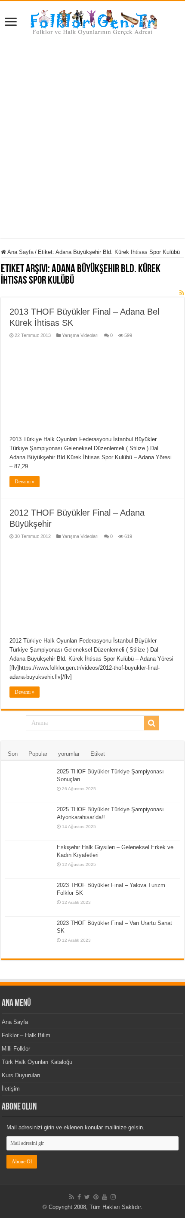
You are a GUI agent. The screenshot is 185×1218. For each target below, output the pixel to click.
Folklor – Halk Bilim (26, 1035)
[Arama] (151, 723)
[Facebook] (79, 1197)
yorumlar (69, 754)
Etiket (97, 754)
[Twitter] (87, 1197)
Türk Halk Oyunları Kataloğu (37, 1062)
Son (13, 754)
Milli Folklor (16, 1048)
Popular (37, 754)
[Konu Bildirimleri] (181, 292)
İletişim (11, 1088)
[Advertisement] (92, 145)
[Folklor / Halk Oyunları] (92, 23)
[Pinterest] (95, 1197)
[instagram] (113, 1197)
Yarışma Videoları (80, 335)
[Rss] (71, 1197)
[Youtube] (104, 1197)
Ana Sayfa (20, 252)
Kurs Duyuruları (21, 1075)
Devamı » (24, 482)
